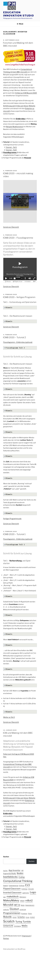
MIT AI (17, 905)
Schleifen (21, 917)
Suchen (6, 857)
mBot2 (29, 900)
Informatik (31, 889)
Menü (21, 24)
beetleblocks (10, 876)
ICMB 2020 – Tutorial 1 (14, 534)
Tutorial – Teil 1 (11, 147)
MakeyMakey (11, 900)
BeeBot (20, 873)
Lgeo (4, 897)
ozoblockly (6, 909)
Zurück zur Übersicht (11, 227)
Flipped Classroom (12, 888)
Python (30, 913)
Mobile (23, 905)
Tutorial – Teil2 (11, 150)
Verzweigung (17, 926)
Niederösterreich (29, 905)
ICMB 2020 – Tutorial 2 (14, 337)
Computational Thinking (17, 881)
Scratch (9, 921)
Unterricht (8, 925)
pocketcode (23, 909)
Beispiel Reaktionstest (14, 127)
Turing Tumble (23, 921)
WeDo (25, 925)
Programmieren (11, 913)
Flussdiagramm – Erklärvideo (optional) (17, 342)
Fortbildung (24, 889)
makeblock (13, 896)
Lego (33, 892)
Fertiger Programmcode (12, 519)
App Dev (5, 870)
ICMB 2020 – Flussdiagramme (18, 238)
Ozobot (14, 909)
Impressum (26, 936)
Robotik (7, 916)
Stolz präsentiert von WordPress (14, 949)
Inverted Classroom (12, 892)
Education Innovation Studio (18, 14)
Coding (22, 877)
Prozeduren (24, 913)
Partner (6, 938)
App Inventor (14, 870)
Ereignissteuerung (13, 885)
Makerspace (23, 897)
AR (22, 870)
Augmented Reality (9, 873)
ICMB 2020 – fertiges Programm (19, 297)
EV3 (27, 885)
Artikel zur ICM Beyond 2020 (26, 93)
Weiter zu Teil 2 (9, 717)
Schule (27, 917)
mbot (22, 901)
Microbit (8, 904)
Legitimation (25, 893)
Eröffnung (21, 885)
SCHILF (15, 917)
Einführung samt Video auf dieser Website (19, 106)
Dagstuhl (5, 885)
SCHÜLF (32, 917)
